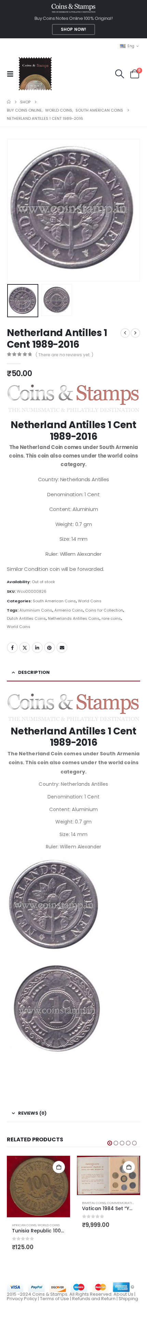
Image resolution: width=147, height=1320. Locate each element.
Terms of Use (54, 1298)
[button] (12, 74)
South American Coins (54, 601)
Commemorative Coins (126, 1203)
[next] (135, 333)
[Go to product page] (38, 1187)
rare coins (111, 618)
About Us (123, 1294)
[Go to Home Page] (9, 102)
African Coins (24, 1225)
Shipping (128, 1298)
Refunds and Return (94, 1298)
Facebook (12, 647)
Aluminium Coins (35, 610)
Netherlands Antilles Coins (73, 618)
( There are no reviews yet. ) (64, 355)
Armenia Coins (68, 610)
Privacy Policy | (23, 1298)
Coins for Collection (104, 610)
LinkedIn (37, 647)
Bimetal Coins (94, 1203)
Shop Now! (73, 29)
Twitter (24, 647)
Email (61, 647)
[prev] (125, 333)
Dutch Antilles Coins (26, 618)
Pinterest (49, 647)
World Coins (90, 601)
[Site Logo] (35, 73)
